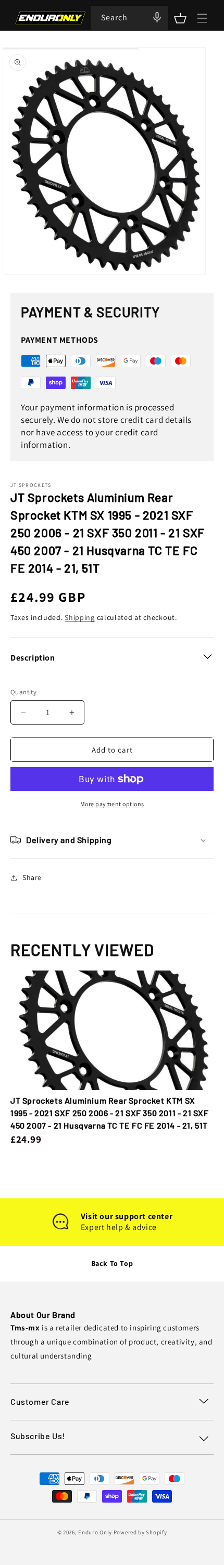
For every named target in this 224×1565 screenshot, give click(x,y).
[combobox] (129, 18)
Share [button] (32, 877)
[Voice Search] (156, 17)
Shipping (80, 617)
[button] (180, 18)
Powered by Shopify (140, 1532)
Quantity (23, 692)
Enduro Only (95, 1532)
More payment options (112, 804)
